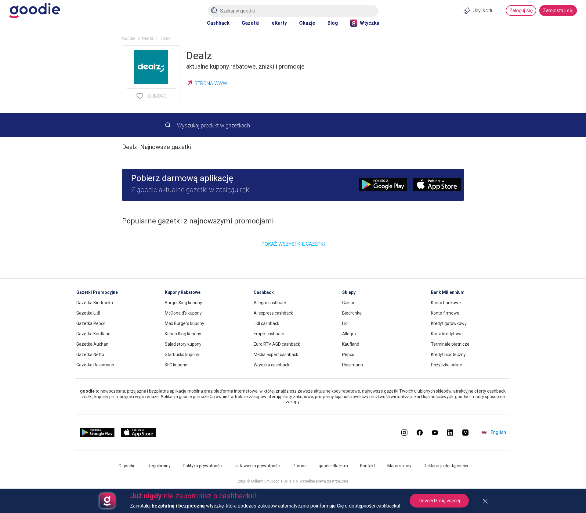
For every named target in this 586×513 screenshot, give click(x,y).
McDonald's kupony (183, 313)
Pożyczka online (446, 364)
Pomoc (299, 465)
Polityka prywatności (202, 465)
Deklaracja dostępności (446, 465)
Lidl (345, 323)
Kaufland (350, 344)
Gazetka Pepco (91, 323)
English (498, 432)
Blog (332, 23)
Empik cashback (269, 333)
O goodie (127, 465)
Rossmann (352, 364)
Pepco (348, 354)
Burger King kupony (183, 302)
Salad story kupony (183, 344)
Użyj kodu (483, 10)
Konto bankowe (446, 302)
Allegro (349, 333)
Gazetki (250, 23)
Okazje (307, 23)
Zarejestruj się (558, 10)
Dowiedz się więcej (439, 501)
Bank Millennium (448, 292)
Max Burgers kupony (184, 323)
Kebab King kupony (183, 333)
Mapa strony (399, 465)
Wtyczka (369, 23)
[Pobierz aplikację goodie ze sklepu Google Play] (97, 436)
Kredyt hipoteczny (448, 354)
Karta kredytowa (447, 333)
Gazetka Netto (90, 354)
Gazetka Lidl (88, 313)
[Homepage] (34, 10)
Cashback (218, 23)
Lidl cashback (266, 323)
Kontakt (367, 465)
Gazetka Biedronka (94, 302)
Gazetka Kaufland (93, 333)
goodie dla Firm (333, 465)
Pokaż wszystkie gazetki (293, 244)
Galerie (349, 302)
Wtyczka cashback (271, 364)
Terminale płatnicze (450, 344)
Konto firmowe (445, 313)
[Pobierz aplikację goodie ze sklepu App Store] (139, 436)
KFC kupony (176, 364)
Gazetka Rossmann (95, 364)
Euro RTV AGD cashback (277, 344)
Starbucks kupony (182, 354)
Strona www (210, 83)
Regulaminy (159, 465)
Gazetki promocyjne (97, 292)
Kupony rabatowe (183, 292)
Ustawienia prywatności (257, 465)
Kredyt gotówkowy (449, 323)
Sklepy (349, 292)
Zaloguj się (521, 10)
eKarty (279, 23)
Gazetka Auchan (92, 344)
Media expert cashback (276, 354)
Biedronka (352, 313)
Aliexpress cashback (273, 313)
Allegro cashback (270, 302)
